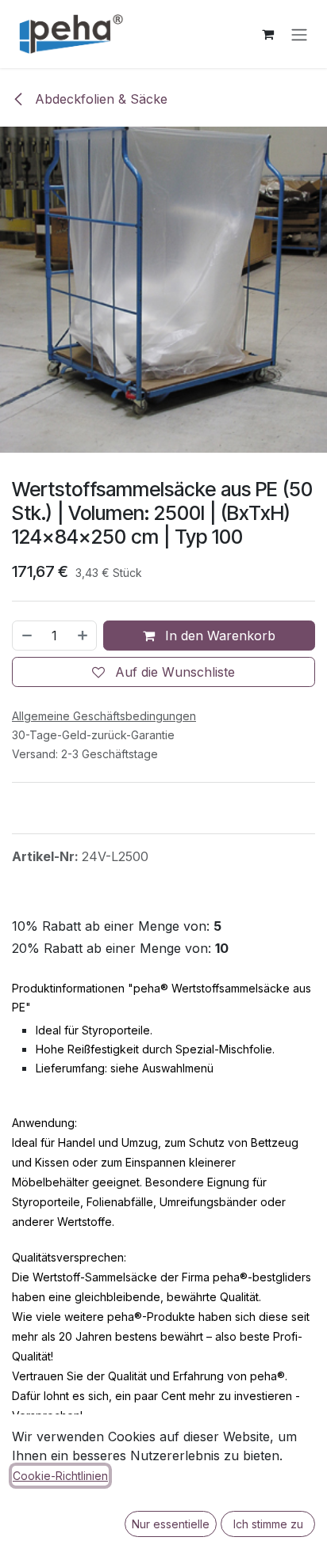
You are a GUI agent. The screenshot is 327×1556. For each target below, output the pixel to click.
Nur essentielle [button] (171, 1524)
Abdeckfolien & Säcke (99, 99)
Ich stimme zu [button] (268, 1524)
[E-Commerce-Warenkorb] (267, 34)
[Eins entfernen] (26, 635)
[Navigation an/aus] (299, 34)
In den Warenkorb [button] (218, 635)
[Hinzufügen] (83, 635)
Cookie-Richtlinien (60, 1475)
